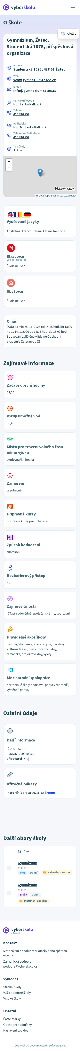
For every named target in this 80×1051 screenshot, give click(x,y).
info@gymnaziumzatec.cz (35, 90)
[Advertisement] (40, 812)
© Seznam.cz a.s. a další (62, 195)
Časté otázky (12, 1019)
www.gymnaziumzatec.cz (34, 80)
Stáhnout (48, 793)
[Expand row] (9, 868)
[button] (40, 172)
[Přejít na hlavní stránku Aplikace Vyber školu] (19, 7)
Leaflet (42, 195)
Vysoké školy (12, 998)
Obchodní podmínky (17, 1024)
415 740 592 (21, 114)
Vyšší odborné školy (17, 992)
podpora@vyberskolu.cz (20, 966)
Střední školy (12, 987)
